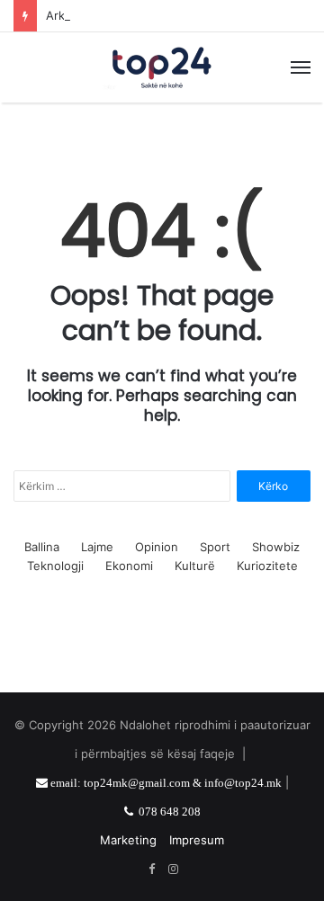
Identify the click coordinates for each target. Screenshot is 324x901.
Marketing (128, 840)
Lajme (97, 547)
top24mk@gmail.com (137, 783)
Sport (215, 547)
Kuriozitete (267, 565)
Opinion (156, 547)
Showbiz (276, 547)
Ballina (41, 547)
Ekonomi (129, 565)
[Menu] (300, 67)
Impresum (196, 840)
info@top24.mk (243, 783)
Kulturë (195, 565)
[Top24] (162, 67)
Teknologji (55, 565)
